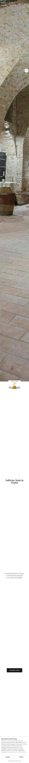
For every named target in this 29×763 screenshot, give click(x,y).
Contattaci (13, 5)
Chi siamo (12, 3)
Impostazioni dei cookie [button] (14, 761)
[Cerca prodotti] (26, 71)
